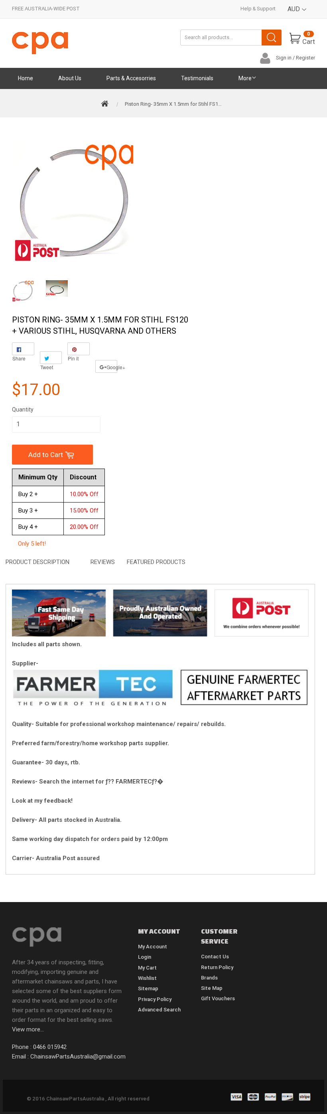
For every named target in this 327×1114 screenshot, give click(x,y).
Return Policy (217, 967)
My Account (152, 946)
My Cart (147, 967)
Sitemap (148, 988)
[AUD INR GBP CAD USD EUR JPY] (297, 15)
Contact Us (215, 956)
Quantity (22, 409)
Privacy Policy (154, 999)
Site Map (212, 988)
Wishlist (147, 978)
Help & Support (258, 8)
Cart (308, 38)
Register (305, 58)
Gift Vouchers (218, 998)
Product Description (37, 562)
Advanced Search (159, 1009)
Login (144, 957)
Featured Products (156, 562)
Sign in (284, 58)
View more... (28, 1029)
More (245, 78)
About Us (69, 78)
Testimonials (197, 78)
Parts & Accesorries (131, 78)
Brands (209, 977)
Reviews (103, 562)
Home (25, 78)
